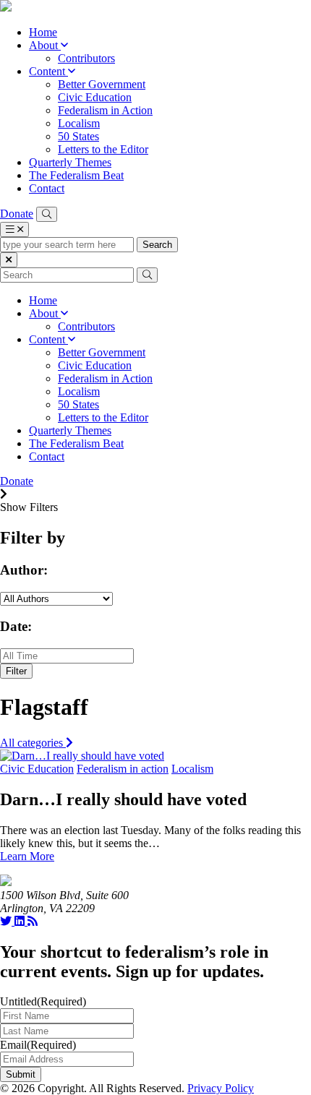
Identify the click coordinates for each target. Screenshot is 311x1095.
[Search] (46, 214)
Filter (16, 671)
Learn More (27, 856)
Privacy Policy (220, 1088)
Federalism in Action (105, 110)
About (45, 45)
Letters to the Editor (103, 149)
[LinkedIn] (20, 921)
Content (48, 71)
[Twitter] (7, 921)
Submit (20, 1074)
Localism (79, 123)
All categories (33, 743)
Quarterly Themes (70, 162)
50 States (78, 136)
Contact (46, 188)
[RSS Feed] (32, 921)
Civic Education (95, 97)
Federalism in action (123, 769)
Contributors (86, 58)
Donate (16, 213)
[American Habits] (6, 7)
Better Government (101, 84)
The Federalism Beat (76, 175)
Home (43, 32)
